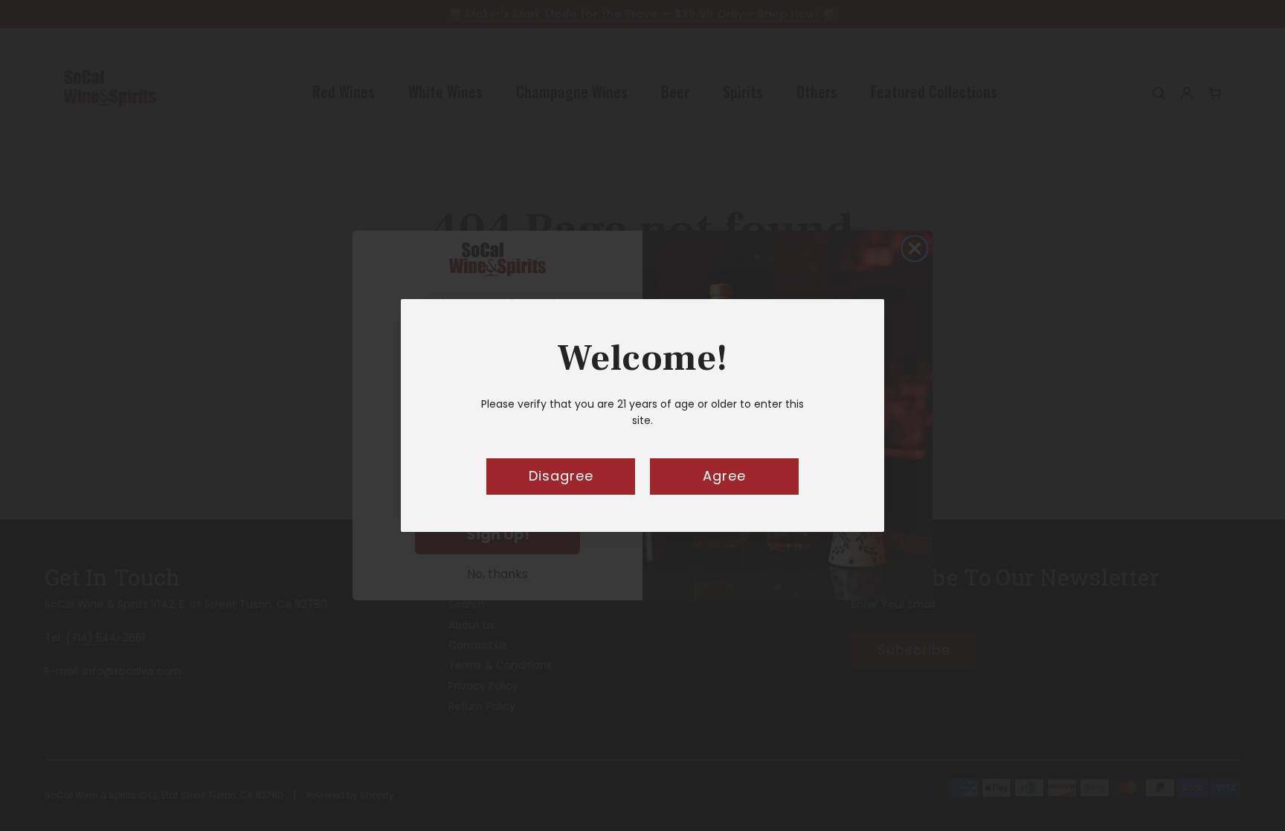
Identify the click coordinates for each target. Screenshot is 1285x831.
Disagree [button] (561, 475)
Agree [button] (724, 475)
